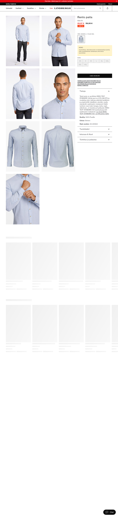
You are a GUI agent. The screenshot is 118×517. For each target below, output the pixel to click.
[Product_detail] (22, 199)
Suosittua (30, 8)
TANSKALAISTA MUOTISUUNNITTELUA (17, 4)
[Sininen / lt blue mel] (81, 39)
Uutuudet (9, 8)
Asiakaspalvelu (101, 4)
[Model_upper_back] (22, 93)
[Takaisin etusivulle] (62, 8)
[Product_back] (58, 146)
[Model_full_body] (22, 41)
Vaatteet (18, 8)
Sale (51, 8)
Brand (110, 4)
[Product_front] (22, 146)
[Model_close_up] (58, 93)
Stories (41, 8)
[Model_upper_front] (58, 41)
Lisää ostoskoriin (95, 76)
